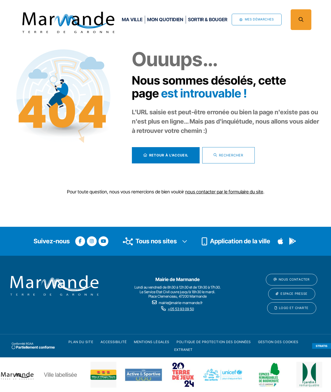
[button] (301, 19)
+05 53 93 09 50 (181, 309)
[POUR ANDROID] (292, 241)
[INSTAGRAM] (92, 241)
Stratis (321, 346)
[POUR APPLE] (280, 241)
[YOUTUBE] (103, 241)
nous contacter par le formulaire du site (224, 191)
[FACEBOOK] (80, 241)
